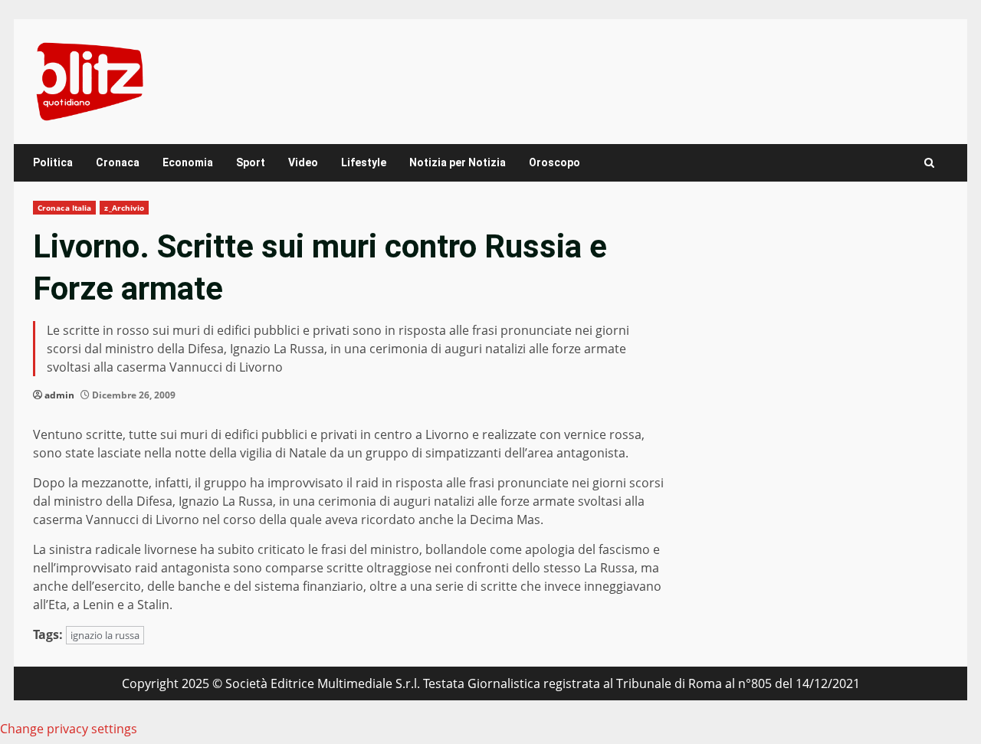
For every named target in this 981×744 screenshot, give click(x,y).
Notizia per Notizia (457, 162)
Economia (187, 162)
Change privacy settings (68, 728)
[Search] (929, 163)
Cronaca (117, 162)
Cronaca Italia (64, 207)
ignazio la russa (105, 635)
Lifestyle (363, 162)
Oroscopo (554, 162)
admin (59, 394)
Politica (53, 162)
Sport (250, 162)
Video (303, 162)
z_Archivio (124, 207)
